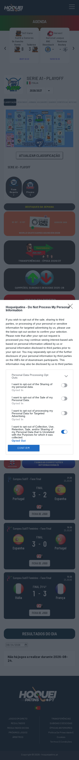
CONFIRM (23, 447)
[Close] (71, 307)
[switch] (64, 385)
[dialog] (39, 380)
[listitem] (39, 376)
